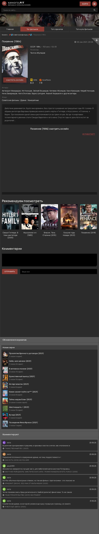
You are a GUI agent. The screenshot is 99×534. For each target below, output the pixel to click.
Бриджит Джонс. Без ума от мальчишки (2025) (26, 483)
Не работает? (88, 134)
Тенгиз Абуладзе (37, 53)
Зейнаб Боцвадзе (40, 90)
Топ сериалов (57, 29)
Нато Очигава (24, 93)
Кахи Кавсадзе (73, 90)
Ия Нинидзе (27, 90)
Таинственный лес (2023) (17, 448)
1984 (38, 46)
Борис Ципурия (38, 93)
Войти (85, 4)
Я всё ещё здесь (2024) (15, 507)
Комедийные (33, 100)
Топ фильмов (32, 29)
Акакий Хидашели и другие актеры (61, 93)
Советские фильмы (10, 100)
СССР (32, 46)
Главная (10, 29)
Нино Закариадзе (9, 93)
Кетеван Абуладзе (58, 90)
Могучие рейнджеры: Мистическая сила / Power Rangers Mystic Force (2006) (41, 472)
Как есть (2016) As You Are (17, 460)
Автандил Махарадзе (11, 90)
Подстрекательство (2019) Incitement (23, 495)
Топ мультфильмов (84, 29)
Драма (23, 100)
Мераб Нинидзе (87, 90)
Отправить (10, 271)
